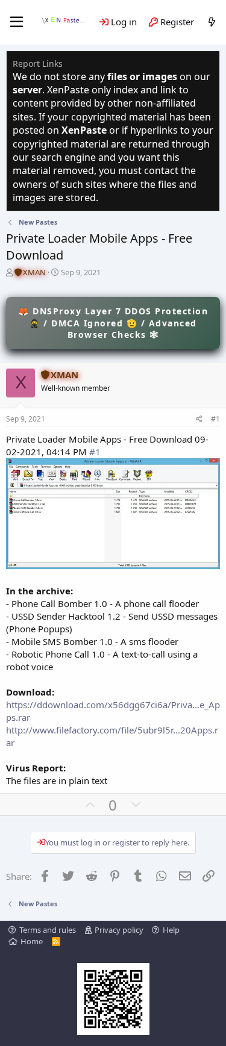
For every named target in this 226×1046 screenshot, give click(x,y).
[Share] (199, 419)
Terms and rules (47, 929)
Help (171, 929)
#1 (215, 419)
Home (31, 941)
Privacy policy (119, 929)
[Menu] (16, 22)
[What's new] (212, 22)
